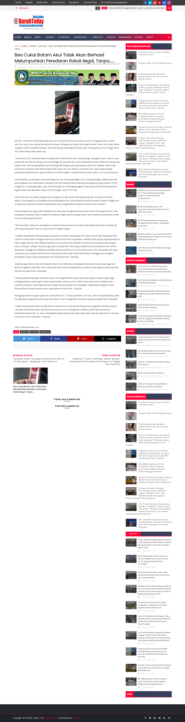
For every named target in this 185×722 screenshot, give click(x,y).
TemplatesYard (50, 718)
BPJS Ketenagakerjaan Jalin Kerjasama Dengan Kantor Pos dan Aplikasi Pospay (153, 209)
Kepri (37, 37)
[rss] (164, 718)
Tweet (30, 339)
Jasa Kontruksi (90, 2)
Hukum (49, 37)
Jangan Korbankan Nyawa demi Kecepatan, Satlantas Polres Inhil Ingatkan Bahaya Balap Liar (152, 605)
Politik (111, 37)
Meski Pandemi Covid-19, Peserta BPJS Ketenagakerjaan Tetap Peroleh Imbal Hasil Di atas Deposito (155, 237)
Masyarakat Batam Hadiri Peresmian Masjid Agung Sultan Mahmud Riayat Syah (154, 294)
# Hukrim (34, 332)
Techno (138, 37)
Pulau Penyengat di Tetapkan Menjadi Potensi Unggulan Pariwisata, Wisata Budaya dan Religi (154, 319)
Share (57, 339)
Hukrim (33, 46)
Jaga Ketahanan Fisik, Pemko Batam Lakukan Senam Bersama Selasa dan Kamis (154, 340)
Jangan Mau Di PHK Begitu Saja (155, 63)
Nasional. (43, 46)
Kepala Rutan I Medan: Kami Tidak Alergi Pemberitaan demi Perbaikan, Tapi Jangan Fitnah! (154, 575)
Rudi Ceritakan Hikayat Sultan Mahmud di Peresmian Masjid (155, 281)
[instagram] (169, 3)
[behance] (164, 3)
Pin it (84, 339)
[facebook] (145, 3)
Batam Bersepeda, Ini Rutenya (151, 373)
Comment (111, 339)
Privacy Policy (58, 2)
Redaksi (29, 2)
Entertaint (80, 37)
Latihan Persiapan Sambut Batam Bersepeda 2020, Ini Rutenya (152, 385)
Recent (133, 533)
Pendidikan (125, 37)
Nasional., (57, 67)
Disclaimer (74, 2)
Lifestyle (97, 37)
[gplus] (155, 3)
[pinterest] (160, 3)
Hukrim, (49, 67)
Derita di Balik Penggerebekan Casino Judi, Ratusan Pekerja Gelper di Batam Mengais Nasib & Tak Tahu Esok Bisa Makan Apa (154, 543)
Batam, (43, 67)
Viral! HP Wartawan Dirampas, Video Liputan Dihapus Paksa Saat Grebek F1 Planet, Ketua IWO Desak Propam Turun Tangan (148, 90)
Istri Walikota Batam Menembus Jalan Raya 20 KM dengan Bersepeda (154, 352)
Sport (149, 37)
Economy (64, 37)
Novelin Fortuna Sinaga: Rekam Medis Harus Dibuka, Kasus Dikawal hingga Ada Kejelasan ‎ (155, 129)
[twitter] (150, 3)
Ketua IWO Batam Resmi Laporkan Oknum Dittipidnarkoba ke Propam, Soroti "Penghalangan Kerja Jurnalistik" (153, 560)
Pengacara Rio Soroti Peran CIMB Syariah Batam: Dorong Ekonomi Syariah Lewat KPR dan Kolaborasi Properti (154, 104)
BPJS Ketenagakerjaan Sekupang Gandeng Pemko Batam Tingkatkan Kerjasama (153, 223)
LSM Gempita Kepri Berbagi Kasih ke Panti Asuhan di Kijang (153, 306)
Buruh (27, 37)
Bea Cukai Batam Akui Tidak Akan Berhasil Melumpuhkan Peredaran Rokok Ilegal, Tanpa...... (30, 389)
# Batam (24, 332)
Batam (92, 8)
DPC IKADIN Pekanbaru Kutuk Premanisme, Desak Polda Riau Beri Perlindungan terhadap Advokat (155, 173)
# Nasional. (45, 332)
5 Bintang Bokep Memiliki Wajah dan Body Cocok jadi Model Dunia (153, 76)
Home (18, 2)
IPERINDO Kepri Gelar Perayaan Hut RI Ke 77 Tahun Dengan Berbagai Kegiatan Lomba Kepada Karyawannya (154, 194)
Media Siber (42, 2)
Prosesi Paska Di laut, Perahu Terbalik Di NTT (154, 53)
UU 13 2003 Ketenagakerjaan (114, 2)
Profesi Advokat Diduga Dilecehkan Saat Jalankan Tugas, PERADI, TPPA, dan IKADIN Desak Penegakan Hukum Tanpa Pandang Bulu (146, 143)
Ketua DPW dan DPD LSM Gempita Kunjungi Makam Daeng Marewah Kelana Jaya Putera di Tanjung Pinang (154, 269)
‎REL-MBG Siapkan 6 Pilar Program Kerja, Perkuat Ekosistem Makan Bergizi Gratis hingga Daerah (152, 118)
